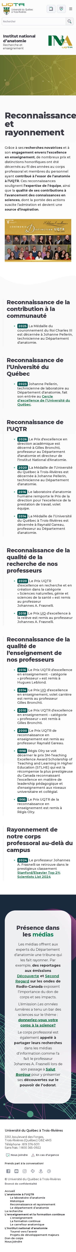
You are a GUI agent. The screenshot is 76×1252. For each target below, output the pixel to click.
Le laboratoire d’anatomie (27, 1197)
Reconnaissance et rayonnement (32, 1204)
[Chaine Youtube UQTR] (16, 1171)
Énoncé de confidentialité (21, 1183)
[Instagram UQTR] (24, 1171)
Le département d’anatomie (29, 1207)
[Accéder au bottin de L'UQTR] (51, 9)
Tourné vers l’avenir (23, 1231)
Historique (17, 1201)
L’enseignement (21, 1217)
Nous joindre (19, 1154)
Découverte (28, 976)
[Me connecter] (61, 9)
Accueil (10, 1191)
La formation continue (25, 1221)
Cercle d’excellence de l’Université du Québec (43, 400)
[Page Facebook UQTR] (8, 1171)
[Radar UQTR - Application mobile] (48, 1171)
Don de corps (14, 1238)
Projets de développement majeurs (34, 1235)
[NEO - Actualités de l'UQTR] (32, 1171)
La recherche (14, 1211)
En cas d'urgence (47, 1154)
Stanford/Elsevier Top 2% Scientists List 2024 (38, 875)
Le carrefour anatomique (27, 1224)
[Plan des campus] (40, 1171)
